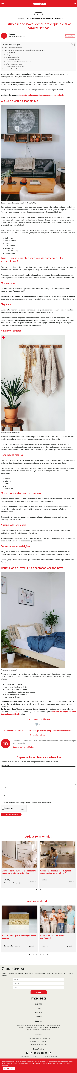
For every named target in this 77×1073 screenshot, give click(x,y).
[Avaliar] (36, 724)
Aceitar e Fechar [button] (9, 1068)
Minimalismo (11, 52)
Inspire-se (21, 18)
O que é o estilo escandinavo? (13, 48)
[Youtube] (42, 1053)
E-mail (3, 795)
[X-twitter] (46, 1053)
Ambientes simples (13, 57)
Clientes (38, 1004)
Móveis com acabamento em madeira (19, 62)
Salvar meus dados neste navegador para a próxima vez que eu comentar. (27, 802)
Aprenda (38, 1012)
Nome (3, 788)
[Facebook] (27, 1053)
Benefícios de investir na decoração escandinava (19, 69)
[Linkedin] (35, 1053)
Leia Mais (5, 1065)
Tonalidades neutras (13, 59)
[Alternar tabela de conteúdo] (72, 44)
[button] (3, 3)
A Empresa (38, 1016)
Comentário (5, 765)
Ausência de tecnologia (14, 64)
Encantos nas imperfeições (15, 66)
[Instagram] (31, 1053)
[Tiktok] (50, 1053)
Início (15, 18)
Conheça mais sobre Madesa (23, 747)
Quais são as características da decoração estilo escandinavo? (24, 50)
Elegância (10, 55)
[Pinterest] (38, 1053)
